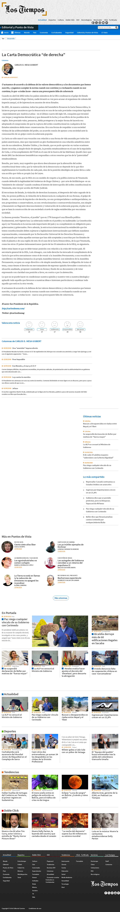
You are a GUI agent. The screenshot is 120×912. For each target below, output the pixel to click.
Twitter (96, 22)
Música (34, 887)
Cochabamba (56, 32)
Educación (65, 871)
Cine (33, 864)
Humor (34, 877)
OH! (77, 20)
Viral (63, 887)
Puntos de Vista (8, 868)
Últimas (17, 32)
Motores (20, 871)
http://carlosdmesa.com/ (13, 308)
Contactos (108, 864)
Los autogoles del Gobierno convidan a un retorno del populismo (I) (71, 563)
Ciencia (64, 864)
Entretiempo (22, 861)
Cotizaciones (95, 868)
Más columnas (60, 598)
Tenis (19, 877)
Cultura (61, 20)
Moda (34, 884)
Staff (107, 861)
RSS (92, 871)
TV (33, 894)
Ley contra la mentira (21, 377)
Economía (44, 32)
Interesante (65, 861)
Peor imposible (18, 359)
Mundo (27, 32)
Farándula (35, 874)
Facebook (93, 22)
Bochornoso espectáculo (69, 578)
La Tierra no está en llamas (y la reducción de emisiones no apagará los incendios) (27, 579)
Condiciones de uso (35, 908)
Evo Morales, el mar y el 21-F (24, 366)
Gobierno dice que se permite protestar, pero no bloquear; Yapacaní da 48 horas (98, 501)
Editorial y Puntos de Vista (87, 32)
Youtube (103, 22)
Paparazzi (50, 861)
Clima (93, 864)
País (34, 32)
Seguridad (69, 32)
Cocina (64, 868)
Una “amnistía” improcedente (25, 348)
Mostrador (98, 20)
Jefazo (15, 388)
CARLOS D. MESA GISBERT (26, 64)
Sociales (35, 891)
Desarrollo (11, 39)
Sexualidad (65, 881)
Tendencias (50, 864)
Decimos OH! (51, 868)
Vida (33, 897)
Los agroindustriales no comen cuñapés (25, 561)
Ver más (3, 698)
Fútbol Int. (21, 868)
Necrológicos (86, 20)
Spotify (106, 22)
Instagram (99, 22)
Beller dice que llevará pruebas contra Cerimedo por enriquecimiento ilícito (99, 519)
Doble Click (70, 20)
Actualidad (42, 20)
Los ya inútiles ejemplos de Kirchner (71, 545)
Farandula (79, 861)
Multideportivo (22, 874)
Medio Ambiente (67, 877)
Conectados (36, 868)
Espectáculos (36, 871)
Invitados (35, 881)
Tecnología (65, 884)
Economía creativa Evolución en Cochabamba (52, 879)
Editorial (6, 864)
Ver (4, 39)
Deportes (52, 20)
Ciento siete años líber (25, 544)
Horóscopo (94, 861)
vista (1, 617)
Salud (63, 874)
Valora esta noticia (11, 322)
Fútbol (20, 864)
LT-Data (104, 32)
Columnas (50, 871)
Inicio (6, 32)
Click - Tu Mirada (110, 20)
